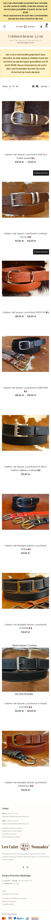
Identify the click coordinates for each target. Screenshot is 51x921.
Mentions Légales (9, 901)
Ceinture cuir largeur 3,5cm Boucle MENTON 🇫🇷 (25, 312)
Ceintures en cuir (33, 40)
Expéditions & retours (10, 894)
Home (11, 40)
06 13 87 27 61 (13, 813)
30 (17, 86)
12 (10, 86)
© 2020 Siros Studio (9, 914)
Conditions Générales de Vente (14, 898)
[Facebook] (23, 867)
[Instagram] (27, 867)
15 (13, 86)
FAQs (4, 891)
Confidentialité (8, 904)
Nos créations (20, 40)
